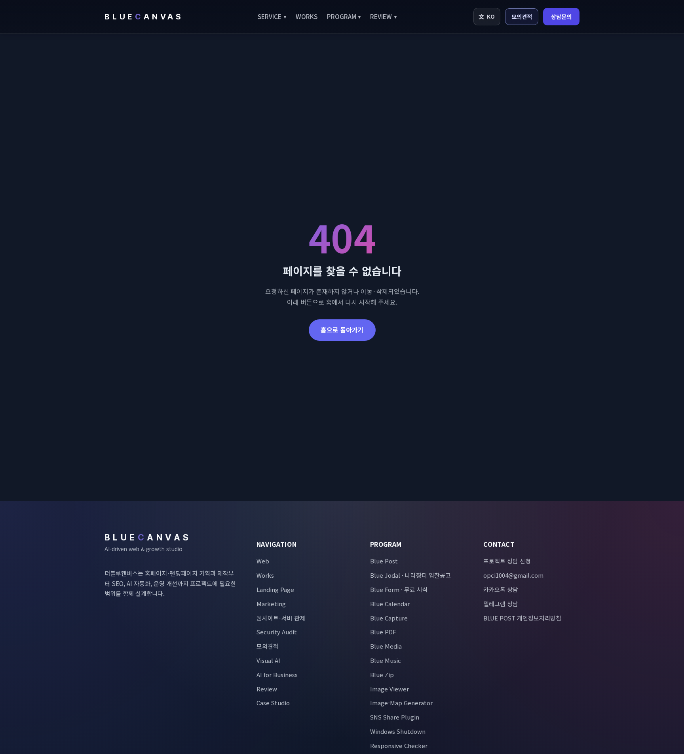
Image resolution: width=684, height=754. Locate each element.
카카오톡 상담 (500, 589)
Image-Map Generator (401, 703)
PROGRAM (344, 16)
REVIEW (383, 16)
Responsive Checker (399, 745)
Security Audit (276, 632)
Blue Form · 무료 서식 (399, 589)
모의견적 (521, 16)
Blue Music (385, 660)
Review (266, 689)
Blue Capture (389, 618)
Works (265, 575)
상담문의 (561, 16)
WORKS (306, 16)
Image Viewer (389, 689)
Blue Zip (382, 674)
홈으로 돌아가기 (342, 329)
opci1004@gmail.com (513, 575)
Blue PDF (383, 632)
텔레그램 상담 (500, 603)
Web (262, 561)
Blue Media (386, 646)
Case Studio (273, 703)
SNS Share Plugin (394, 717)
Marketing (271, 603)
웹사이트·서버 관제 (280, 618)
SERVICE (272, 16)
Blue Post (384, 561)
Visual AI (268, 660)
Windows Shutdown (398, 731)
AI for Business (277, 674)
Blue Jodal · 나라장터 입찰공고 (410, 575)
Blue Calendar (390, 603)
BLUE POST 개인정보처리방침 (522, 618)
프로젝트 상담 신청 (507, 561)
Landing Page (275, 589)
